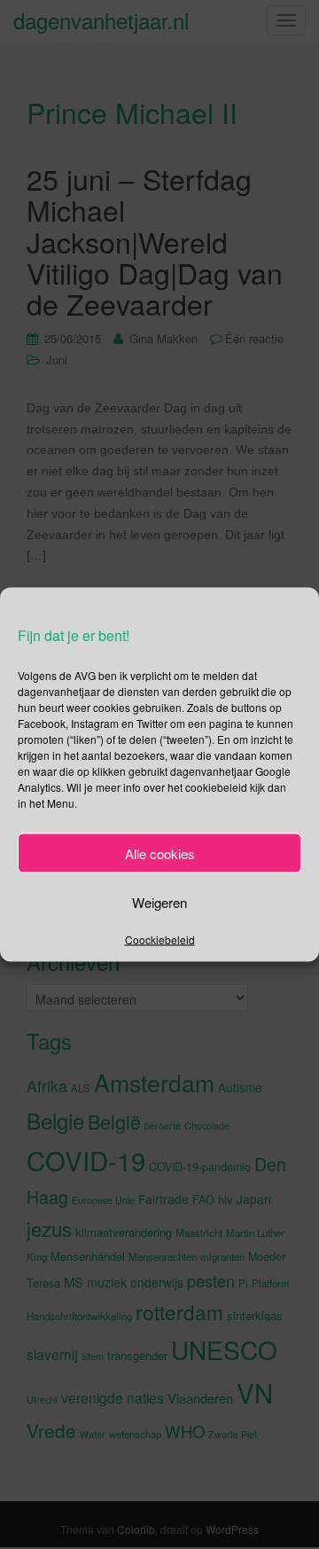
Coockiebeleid (160, 939)
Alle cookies (160, 852)
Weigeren (159, 901)
